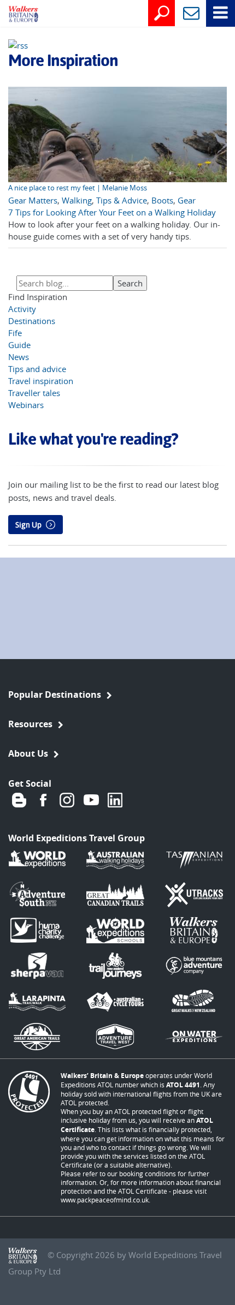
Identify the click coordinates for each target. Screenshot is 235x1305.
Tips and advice (37, 368)
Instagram (67, 800)
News (18, 356)
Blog (19, 800)
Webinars (26, 404)
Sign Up (28, 524)
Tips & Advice (121, 200)
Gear (187, 200)
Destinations (31, 320)
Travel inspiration (40, 380)
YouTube (91, 800)
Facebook (43, 800)
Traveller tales (34, 392)
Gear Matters (32, 200)
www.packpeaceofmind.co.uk (105, 1199)
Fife (15, 332)
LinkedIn (115, 800)
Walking (77, 200)
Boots (162, 200)
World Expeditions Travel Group (76, 838)
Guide (19, 344)
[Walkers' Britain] (15, 15)
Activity (22, 308)
